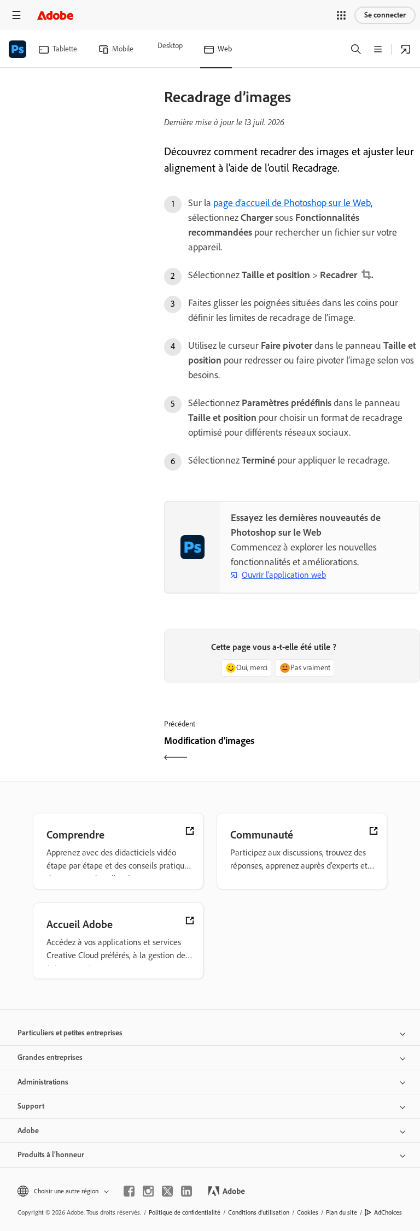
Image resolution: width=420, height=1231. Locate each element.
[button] (341, 15)
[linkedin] (186, 1191)
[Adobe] (55, 15)
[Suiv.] (357, 750)
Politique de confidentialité (184, 1212)
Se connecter (385, 15)
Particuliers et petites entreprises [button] (70, 1032)
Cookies (307, 1212)
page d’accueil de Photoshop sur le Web (292, 203)
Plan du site (341, 1212)
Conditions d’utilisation (258, 1212)
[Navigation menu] (16, 15)
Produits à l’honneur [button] (51, 1154)
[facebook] (129, 1191)
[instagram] (148, 1191)
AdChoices (388, 1212)
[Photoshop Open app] (405, 49)
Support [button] (31, 1106)
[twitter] (167, 1191)
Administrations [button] (43, 1082)
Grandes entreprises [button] (50, 1057)
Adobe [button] (28, 1130)
